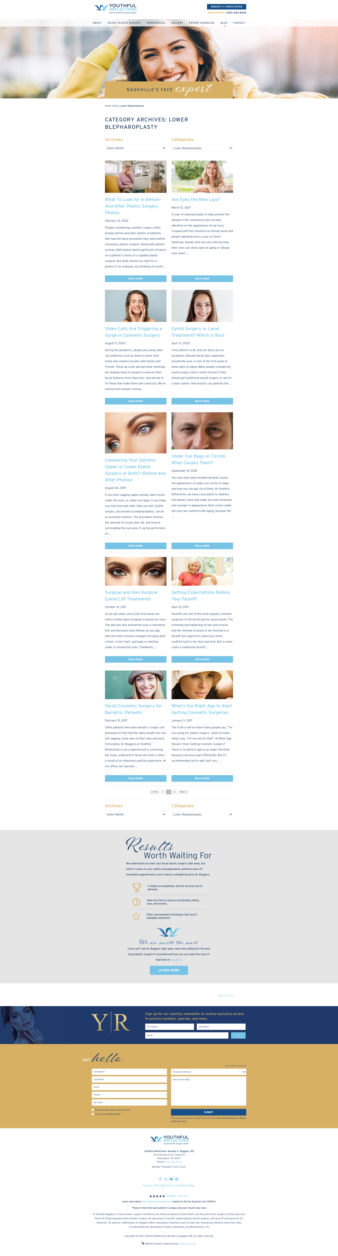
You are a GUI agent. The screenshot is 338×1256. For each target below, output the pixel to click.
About (97, 22)
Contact (239, 22)
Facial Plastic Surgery (124, 22)
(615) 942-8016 (173, 1161)
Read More (135, 278)
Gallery (177, 22)
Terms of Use (172, 1185)
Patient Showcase (202, 22)
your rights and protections (157, 1201)
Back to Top (224, 995)
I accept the (100, 1114)
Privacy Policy (228, 1118)
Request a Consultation (226, 6)
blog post (175, 959)
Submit (208, 1112)
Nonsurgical (156, 22)
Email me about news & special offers (113, 1110)
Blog (223, 22)
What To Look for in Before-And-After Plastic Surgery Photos (133, 206)
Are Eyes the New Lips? (196, 199)
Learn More (169, 970)
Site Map (188, 1185)
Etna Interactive (187, 1243)
